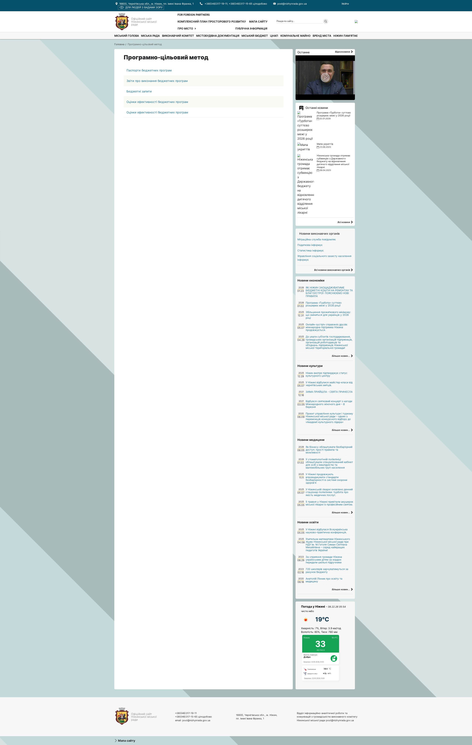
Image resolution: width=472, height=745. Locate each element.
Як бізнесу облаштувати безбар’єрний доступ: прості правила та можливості (329, 449)
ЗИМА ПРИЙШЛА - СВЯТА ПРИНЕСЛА (329, 391)
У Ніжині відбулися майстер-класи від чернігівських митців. (329, 384)
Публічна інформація (251, 28)
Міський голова (126, 35)
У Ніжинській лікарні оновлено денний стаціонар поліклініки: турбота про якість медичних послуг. (329, 492)
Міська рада (150, 35)
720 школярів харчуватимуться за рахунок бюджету (327, 570)
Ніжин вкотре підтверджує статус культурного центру (326, 374)
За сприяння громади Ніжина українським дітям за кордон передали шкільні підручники (324, 559)
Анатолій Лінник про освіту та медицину (324, 580)
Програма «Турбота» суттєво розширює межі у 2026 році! (334, 114)
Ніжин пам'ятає (345, 35)
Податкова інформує (309, 244)
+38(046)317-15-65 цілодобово (248, 3)
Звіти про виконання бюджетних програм (157, 81)
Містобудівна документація (217, 35)
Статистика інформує (310, 250)
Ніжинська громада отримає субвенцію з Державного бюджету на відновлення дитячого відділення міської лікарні (333, 161)
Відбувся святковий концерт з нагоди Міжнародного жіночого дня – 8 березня (329, 404)
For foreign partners (194, 14)
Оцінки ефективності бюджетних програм (157, 102)
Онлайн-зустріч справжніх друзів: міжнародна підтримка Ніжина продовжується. (327, 327)
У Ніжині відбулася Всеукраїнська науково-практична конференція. (327, 531)
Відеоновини (343, 51)
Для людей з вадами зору (143, 7)
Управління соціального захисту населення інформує (324, 258)
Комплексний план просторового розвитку (212, 21)
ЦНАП (274, 35)
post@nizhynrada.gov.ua (292, 3)
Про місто (185, 28)
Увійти (345, 3)
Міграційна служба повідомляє (316, 239)
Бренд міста (322, 35)
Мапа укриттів (325, 144)
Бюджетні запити (139, 91)
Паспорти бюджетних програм (149, 70)
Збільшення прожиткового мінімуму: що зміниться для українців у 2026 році (328, 315)
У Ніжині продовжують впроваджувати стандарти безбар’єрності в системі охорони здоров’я (326, 478)
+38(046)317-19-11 (216, 3)
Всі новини (344, 222)
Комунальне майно (295, 35)
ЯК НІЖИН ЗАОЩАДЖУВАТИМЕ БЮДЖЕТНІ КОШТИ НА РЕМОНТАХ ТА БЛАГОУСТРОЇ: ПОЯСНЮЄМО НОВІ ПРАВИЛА (329, 292)
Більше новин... (341, 356)
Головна (119, 44)
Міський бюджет (255, 35)
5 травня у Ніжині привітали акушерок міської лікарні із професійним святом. (329, 503)
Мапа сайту (258, 21)
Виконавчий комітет (178, 35)
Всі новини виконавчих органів (332, 270)
